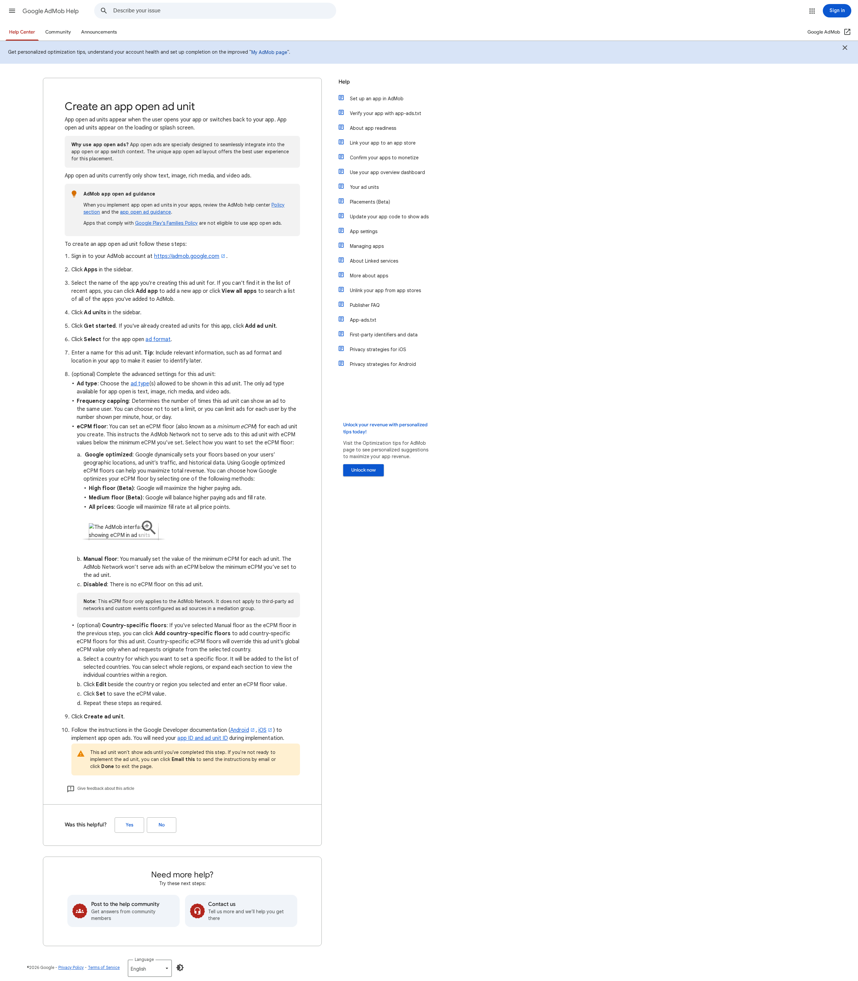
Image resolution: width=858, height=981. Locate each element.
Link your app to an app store (383, 143)
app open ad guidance (145, 212)
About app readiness (373, 128)
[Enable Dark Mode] (180, 968)
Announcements (99, 32)
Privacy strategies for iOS (378, 349)
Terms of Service (104, 967)
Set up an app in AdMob (377, 99)
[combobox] (224, 10)
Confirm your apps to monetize (384, 158)
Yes (129, 825)
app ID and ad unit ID (202, 738)
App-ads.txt (363, 320)
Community (58, 32)
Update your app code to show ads (389, 217)
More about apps (369, 276)
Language (144, 959)
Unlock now (363, 470)
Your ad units (364, 187)
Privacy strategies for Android (383, 364)
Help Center (22, 32)
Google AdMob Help (50, 11)
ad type (140, 383)
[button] (12, 11)
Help (344, 81)
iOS (262, 730)
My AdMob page (269, 52)
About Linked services (374, 261)
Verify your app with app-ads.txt (385, 113)
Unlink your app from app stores (385, 290)
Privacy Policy (71, 967)
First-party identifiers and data (384, 335)
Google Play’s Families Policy (166, 223)
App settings (363, 231)
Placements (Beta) (370, 202)
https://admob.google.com (187, 256)
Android (239, 730)
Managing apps (367, 246)
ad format (158, 339)
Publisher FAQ (365, 305)
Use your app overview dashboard (387, 172)
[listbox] (150, 968)
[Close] (845, 49)
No (162, 825)
